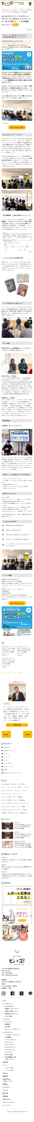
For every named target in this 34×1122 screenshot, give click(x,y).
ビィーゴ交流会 (17, 797)
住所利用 (5, 1062)
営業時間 (5, 1096)
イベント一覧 (8, 1067)
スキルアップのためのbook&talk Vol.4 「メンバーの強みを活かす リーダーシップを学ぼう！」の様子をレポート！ (17, 876)
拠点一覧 (5, 1093)
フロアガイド (6, 1087)
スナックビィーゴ (8, 790)
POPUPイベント (8, 750)
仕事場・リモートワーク (12, 1008)
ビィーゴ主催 (6, 672)
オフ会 (5, 753)
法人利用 (7, 1026)
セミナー (15, 24)
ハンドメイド (18, 793)
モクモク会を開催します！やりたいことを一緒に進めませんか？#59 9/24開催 (22, 826)
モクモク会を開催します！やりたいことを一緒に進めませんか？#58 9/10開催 (22, 835)
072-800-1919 (8, 973)
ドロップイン (8, 1021)
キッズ (27, 787)
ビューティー (25, 803)
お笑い (20, 787)
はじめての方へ (9, 1006)
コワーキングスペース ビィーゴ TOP (12, 8)
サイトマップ (6, 1105)
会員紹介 (5, 1084)
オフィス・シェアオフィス (12, 1029)
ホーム (5, 1000)
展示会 (5, 769)
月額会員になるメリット (12, 1013)
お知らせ (5, 1073)
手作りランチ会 (13, 813)
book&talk (6, 747)
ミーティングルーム (10, 1039)
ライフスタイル (16, 809)
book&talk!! (6, 784)
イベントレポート (10, 1070)
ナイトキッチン (7, 793)
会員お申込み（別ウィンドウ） (8, 1080)
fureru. (14, 784)
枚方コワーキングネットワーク (12, 773)
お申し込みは (17, 127)
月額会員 (7, 1024)
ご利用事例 (8, 1037)
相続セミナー (25, 813)
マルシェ (14, 806)
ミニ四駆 (22, 806)
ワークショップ (8, 766)
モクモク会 (6, 809)
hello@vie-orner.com (12, 975)
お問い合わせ (6, 1099)
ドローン (26, 790)
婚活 (25, 809)
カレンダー (6, 757)
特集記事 (5, 1076)
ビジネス (15, 803)
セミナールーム (9, 1044)
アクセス (5, 1090)
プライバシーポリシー (9, 1102)
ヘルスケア (6, 806)
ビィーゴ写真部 (7, 800)
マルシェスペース (10, 1049)
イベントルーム (9, 1042)
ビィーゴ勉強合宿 (19, 800)
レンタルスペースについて (12, 1034)
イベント (27, 8)
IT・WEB (22, 784)
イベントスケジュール (9, 787)
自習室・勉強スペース (11, 1011)
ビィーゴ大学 (17, 672)
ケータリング (8, 1052)
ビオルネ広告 (8, 1054)
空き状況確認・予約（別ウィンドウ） (10, 1058)
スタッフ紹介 (8, 1016)
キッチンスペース (10, 1047)
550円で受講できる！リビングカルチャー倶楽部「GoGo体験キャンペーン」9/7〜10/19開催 (22, 845)
